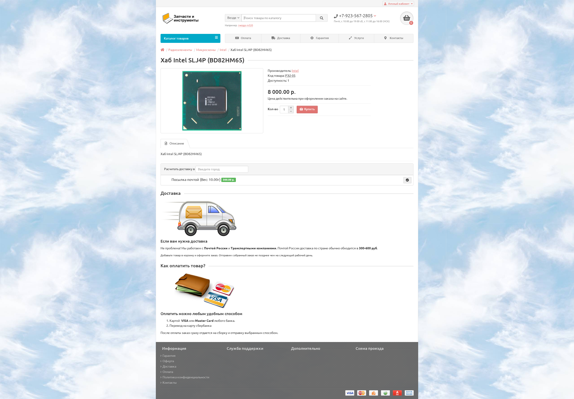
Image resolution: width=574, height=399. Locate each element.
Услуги (359, 38)
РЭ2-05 (290, 75)
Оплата (245, 38)
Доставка (283, 38)
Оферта (168, 361)
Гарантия (322, 38)
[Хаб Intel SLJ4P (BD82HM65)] (212, 100)
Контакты (396, 38)
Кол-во (273, 109)
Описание (177, 143)
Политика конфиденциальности (186, 377)
